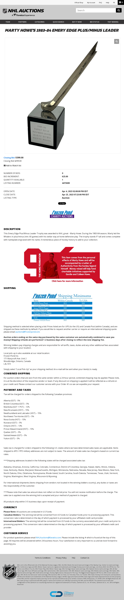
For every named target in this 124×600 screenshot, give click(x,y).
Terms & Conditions (42, 558)
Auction (66, 198)
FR (114, 3)
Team (8, 22)
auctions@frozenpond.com (27, 331)
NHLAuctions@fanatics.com (48, 537)
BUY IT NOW (77, 22)
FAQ (100, 3)
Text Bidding (113, 22)
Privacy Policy (61, 558)
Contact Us (85, 558)
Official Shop (78, 3)
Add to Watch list (13, 165)
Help (107, 3)
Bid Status (94, 22)
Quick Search (58, 22)
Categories (39, 22)
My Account (91, 3)
